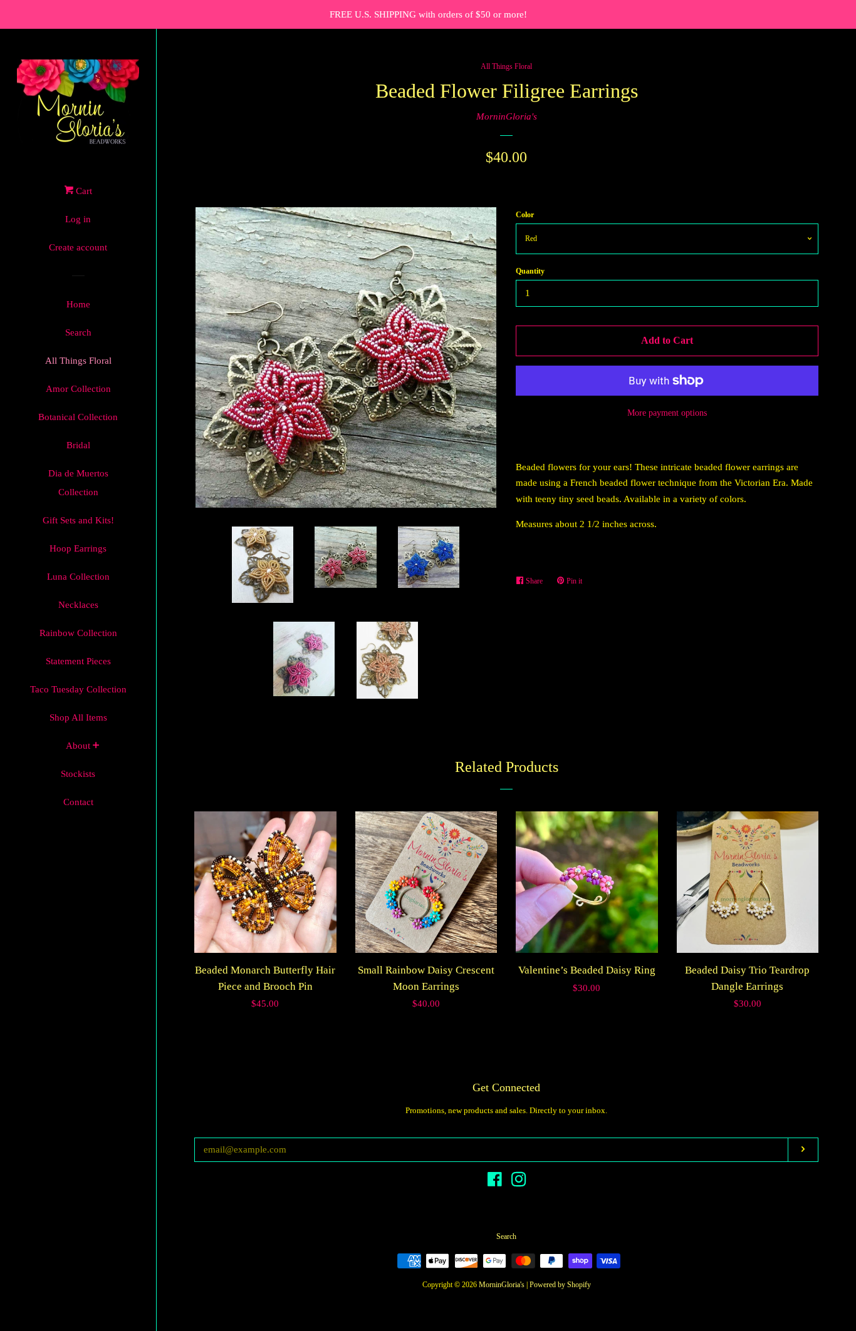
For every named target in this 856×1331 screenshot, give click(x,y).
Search (78, 332)
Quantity (530, 271)
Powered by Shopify (560, 1284)
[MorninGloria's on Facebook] (495, 1182)
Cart (82, 191)
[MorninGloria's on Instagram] (518, 1182)
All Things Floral (78, 361)
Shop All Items (78, 717)
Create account (78, 247)
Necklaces (78, 605)
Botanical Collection (78, 417)
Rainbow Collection (78, 633)
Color (525, 214)
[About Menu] (96, 747)
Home (78, 304)
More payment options (667, 413)
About (78, 746)
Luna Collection (78, 577)
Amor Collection (78, 389)
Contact (78, 802)
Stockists (78, 774)
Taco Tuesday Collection (78, 689)
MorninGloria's (506, 116)
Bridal (78, 445)
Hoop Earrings (78, 548)
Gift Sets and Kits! (78, 520)
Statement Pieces (78, 661)
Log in (78, 219)
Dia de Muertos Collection (78, 482)
